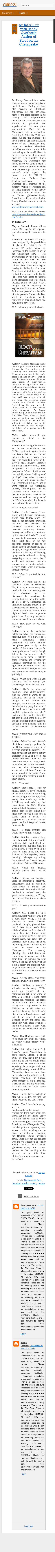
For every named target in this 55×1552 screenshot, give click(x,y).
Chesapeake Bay (32, 1180)
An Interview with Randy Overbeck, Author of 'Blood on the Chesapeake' (29, 34)
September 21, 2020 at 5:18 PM (32, 1347)
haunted (16, 1183)
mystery (33, 1183)
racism (41, 1183)
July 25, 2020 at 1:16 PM (32, 1207)
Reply (23, 1333)
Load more (28, 1526)
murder (25, 1183)
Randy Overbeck (28, 1205)
